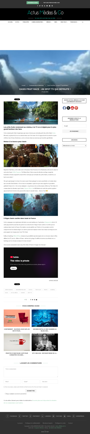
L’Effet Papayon (16, 172)
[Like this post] (27, 299)
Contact (70, 423)
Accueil (10, 22)
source (23, 292)
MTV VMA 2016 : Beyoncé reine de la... (44, 353)
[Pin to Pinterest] (34, 299)
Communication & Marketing (36, 85)
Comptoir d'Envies (39, 428)
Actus (17, 22)
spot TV (30, 292)
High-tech (64, 22)
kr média (52, 289)
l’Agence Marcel (28, 188)
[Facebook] (37, 6)
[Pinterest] (42, 6)
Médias (48, 22)
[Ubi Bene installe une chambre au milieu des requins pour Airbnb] (45, 318)
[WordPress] (52, 6)
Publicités (26, 22)
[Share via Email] (36, 299)
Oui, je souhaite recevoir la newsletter (16, 394)
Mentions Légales (48, 423)
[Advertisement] (45, 37)
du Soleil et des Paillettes (55, 428)
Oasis (53, 133)
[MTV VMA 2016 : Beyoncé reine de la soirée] (45, 342)
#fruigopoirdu (48, 222)
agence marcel (9, 289)
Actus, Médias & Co (60, 426)
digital (31, 289)
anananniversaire (21, 289)
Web (55, 22)
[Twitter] (39, 6)
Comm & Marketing (37, 22)
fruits (45, 289)
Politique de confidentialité (32, 423)
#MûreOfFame (17, 236)
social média (14, 292)
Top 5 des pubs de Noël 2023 (51, 2)
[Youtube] (47, 6)
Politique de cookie (60, 423)
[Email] (49, 6)
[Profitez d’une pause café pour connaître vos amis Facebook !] (17, 342)
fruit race (38, 289)
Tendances (73, 22)
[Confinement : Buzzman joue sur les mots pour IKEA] (17, 318)
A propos (20, 423)
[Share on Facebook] (30, 299)
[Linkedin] (44, 6)
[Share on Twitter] (32, 299)
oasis (6, 292)
